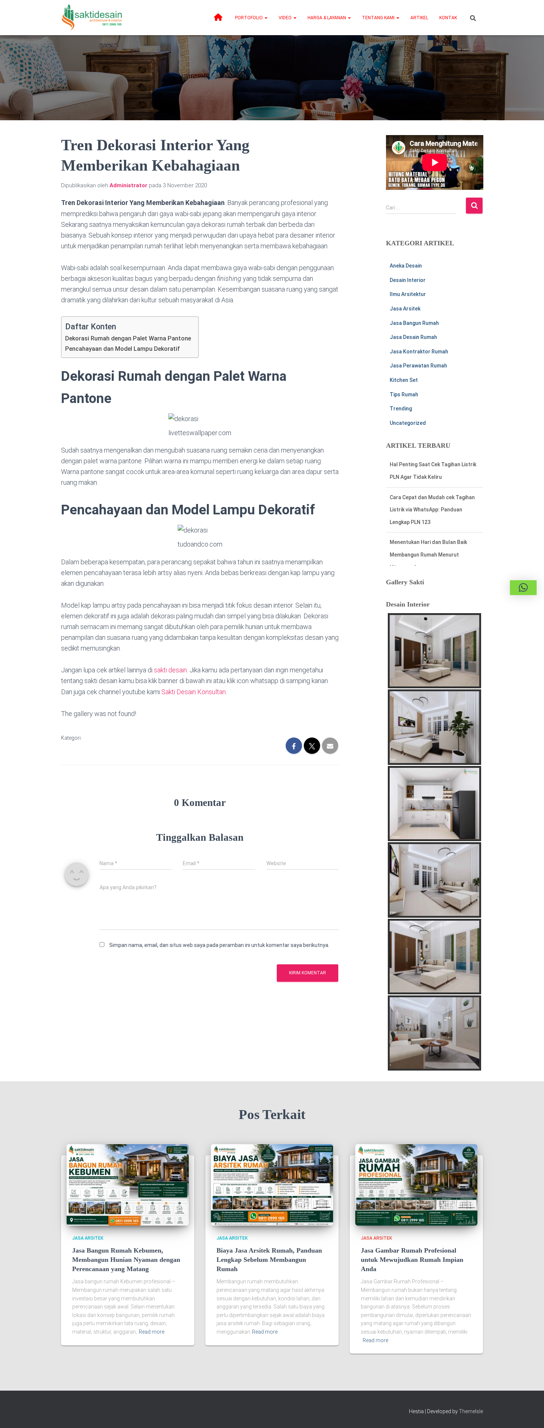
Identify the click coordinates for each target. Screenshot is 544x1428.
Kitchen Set (404, 380)
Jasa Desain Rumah (413, 337)
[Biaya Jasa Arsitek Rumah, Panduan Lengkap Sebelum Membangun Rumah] (272, 1184)
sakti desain (170, 670)
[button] (266, 17)
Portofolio (249, 17)
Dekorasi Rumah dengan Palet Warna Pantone (128, 338)
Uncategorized (408, 423)
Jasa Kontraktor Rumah (419, 352)
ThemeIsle (471, 1411)
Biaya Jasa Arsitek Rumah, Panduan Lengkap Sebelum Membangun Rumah (269, 1260)
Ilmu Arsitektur (408, 294)
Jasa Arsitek (405, 309)
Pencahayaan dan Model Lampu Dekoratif (122, 348)
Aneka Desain (406, 266)
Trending (401, 408)
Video (286, 17)
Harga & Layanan (327, 17)
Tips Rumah (404, 394)
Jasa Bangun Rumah (414, 323)
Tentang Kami (379, 17)
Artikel (419, 17)
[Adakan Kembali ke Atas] (529, 1413)
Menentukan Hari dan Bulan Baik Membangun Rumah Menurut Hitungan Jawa (428, 522)
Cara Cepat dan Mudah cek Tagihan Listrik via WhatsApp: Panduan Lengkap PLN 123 (432, 476)
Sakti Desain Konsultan (193, 692)
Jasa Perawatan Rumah (418, 366)
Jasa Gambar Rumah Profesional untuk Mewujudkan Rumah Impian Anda (412, 1260)
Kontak (448, 17)
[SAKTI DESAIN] (92, 17)
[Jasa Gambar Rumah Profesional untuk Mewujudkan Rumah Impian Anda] (416, 1184)
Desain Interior (408, 280)
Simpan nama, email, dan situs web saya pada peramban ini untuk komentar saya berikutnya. (219, 945)
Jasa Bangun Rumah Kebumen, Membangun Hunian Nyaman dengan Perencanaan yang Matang (126, 1260)
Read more (151, 1332)
